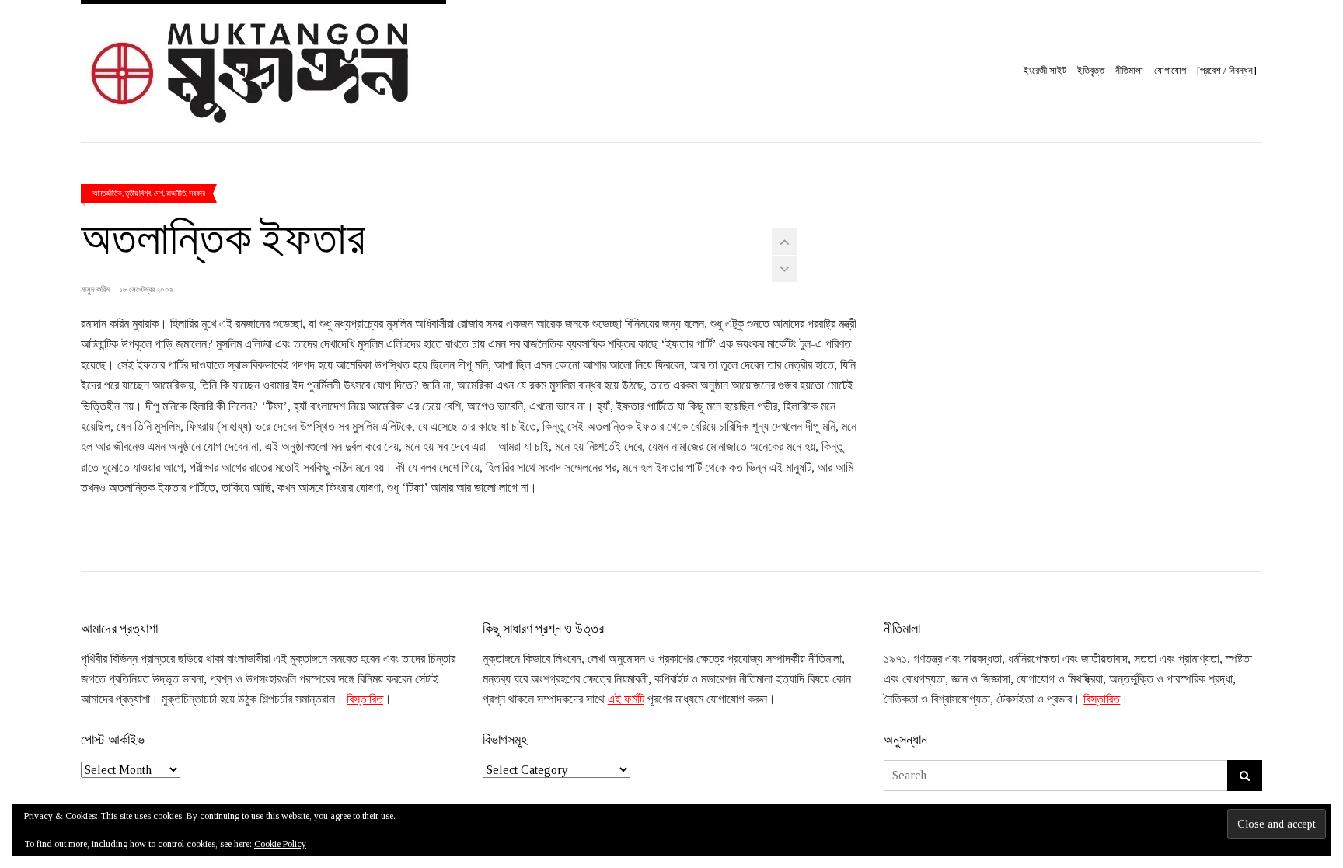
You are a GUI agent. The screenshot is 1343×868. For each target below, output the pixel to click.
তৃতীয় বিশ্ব (138, 192)
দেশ (158, 192)
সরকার (197, 192)
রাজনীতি (176, 192)
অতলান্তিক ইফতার (223, 235)
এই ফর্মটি (626, 699)
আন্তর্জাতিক (107, 192)
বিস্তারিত (365, 699)
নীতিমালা (1129, 70)
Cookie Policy (280, 843)
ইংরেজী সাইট (1045, 70)
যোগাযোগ (1170, 70)
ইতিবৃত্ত (1090, 70)
